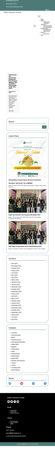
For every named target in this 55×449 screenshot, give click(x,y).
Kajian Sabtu (15, 344)
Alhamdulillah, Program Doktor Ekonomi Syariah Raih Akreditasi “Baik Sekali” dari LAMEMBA (25, 181)
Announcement (16, 335)
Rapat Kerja (14, 358)
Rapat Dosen (15, 356)
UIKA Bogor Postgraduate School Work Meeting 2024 (25, 246)
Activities (14, 332)
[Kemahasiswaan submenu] (49, 28)
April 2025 (14, 263)
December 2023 (16, 286)
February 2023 (15, 300)
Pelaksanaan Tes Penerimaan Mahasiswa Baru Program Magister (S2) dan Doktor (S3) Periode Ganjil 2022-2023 (13, 81)
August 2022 (15, 314)
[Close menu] (39, 16)
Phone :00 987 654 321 (11, 3)
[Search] (44, 127)
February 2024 (15, 282)
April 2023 (14, 296)
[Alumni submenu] (45, 32)
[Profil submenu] (44, 20)
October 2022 (15, 310)
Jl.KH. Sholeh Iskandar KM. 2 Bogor (14, 6)
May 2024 (14, 275)
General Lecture (16, 339)
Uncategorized (15, 367)
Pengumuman (15, 353)
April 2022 (14, 319)
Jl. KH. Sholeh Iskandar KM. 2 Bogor (16, 436)
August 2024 (15, 270)
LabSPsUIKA (24, 444)
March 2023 (15, 298)
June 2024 (14, 272)
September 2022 (16, 312)
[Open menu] (34, 26)
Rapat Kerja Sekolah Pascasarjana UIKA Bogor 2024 (24, 215)
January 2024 (15, 284)
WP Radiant (35, 444)
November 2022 (16, 307)
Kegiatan (14, 346)
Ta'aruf (13, 363)
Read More (11, 110)
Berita (13, 337)
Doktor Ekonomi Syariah (12, 12)
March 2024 (15, 279)
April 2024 (14, 277)
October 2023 (15, 289)
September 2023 (16, 291)
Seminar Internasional (18, 360)
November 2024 (16, 266)
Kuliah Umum (15, 349)
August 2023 (15, 293)
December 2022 (16, 305)
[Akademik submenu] (46, 24)
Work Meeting (15, 370)
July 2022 (14, 317)
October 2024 (15, 268)
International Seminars (18, 342)
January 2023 (15, 303)
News (13, 351)
